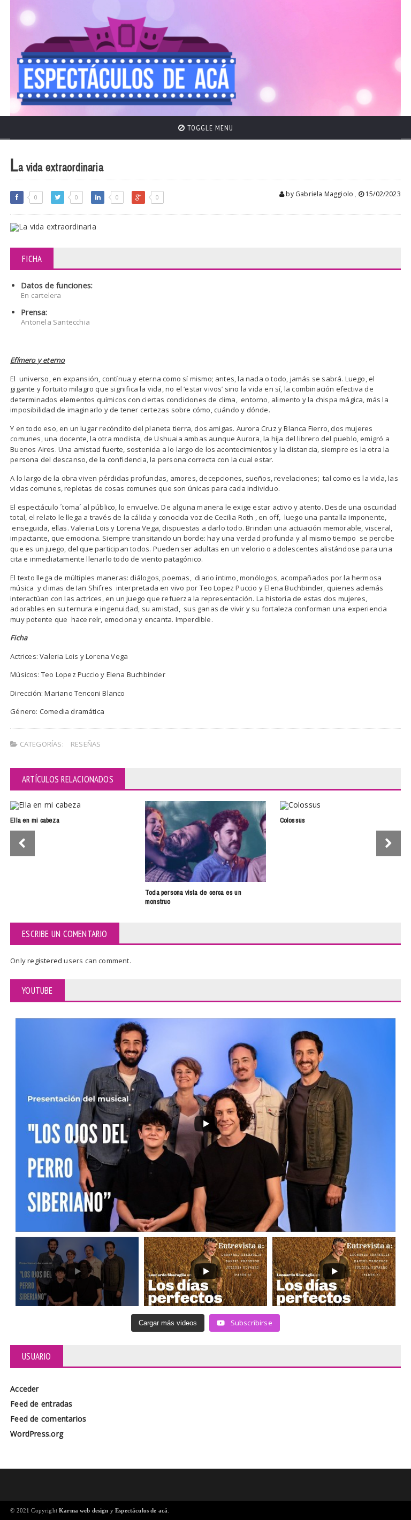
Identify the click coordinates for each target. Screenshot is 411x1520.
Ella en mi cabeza (34, 820)
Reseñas (86, 744)
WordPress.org (36, 1434)
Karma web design (84, 1510)
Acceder (24, 1389)
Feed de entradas (41, 1404)
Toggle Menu (209, 128)
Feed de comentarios (48, 1419)
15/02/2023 (382, 193)
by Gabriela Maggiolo (318, 193)
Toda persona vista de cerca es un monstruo (193, 897)
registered (45, 960)
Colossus (293, 820)
